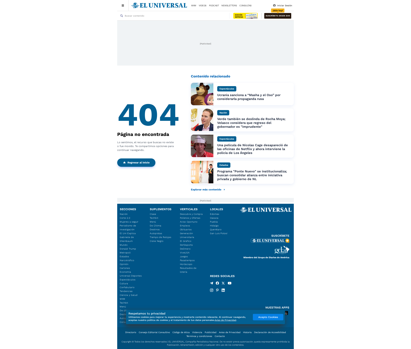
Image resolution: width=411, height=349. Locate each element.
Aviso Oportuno (188, 221)
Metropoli (125, 252)
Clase (153, 214)
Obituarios (186, 229)
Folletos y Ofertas (190, 218)
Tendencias (126, 291)
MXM (193, 5)
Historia (247, 332)
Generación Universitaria (187, 235)
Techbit (124, 302)
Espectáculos (127, 279)
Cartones (125, 268)
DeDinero (185, 248)
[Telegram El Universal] (211, 284)
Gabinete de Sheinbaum (127, 239)
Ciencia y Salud (129, 295)
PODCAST (214, 5)
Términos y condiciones (199, 336)
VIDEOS (202, 5)
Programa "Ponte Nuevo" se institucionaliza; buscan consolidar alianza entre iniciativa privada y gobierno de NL (252, 175)
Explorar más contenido (206, 189)
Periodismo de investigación (128, 227)
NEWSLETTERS (229, 5)
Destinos (155, 229)
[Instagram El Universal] (211, 290)
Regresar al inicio (138, 162)
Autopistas (156, 233)
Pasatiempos (187, 260)
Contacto (220, 336)
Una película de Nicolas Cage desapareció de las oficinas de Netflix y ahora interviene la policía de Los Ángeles (252, 149)
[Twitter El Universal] (223, 284)
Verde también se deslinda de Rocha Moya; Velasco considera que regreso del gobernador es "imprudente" (251, 123)
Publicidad (210, 332)
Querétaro (215, 229)
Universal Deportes (131, 275)
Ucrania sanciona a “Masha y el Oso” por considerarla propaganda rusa (248, 97)
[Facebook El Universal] (217, 284)
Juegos (184, 256)
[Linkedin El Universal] (223, 290)
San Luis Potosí (218, 233)
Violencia (197, 332)
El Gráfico (185, 241)
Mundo (124, 245)
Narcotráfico (127, 260)
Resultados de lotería (188, 270)
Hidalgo (214, 225)
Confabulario (127, 287)
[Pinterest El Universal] (217, 290)
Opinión (124, 264)
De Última (155, 225)
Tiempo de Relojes (160, 237)
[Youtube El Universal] (229, 284)
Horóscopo (186, 264)
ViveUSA (185, 252)
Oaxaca (214, 218)
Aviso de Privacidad (229, 332)
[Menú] (123, 5)
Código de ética (181, 332)
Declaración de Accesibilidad (270, 332)
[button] (277, 16)
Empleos (185, 225)
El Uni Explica (128, 233)
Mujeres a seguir (129, 221)
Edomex (214, 214)
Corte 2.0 (125, 218)
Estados (124, 256)
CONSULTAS (245, 5)
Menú (123, 306)
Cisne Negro (156, 241)
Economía (125, 272)
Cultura (124, 283)
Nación (124, 214)
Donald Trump (128, 248)
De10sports (186, 245)
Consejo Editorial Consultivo (154, 332)
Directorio (130, 332)
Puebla (214, 221)
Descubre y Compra (191, 214)
